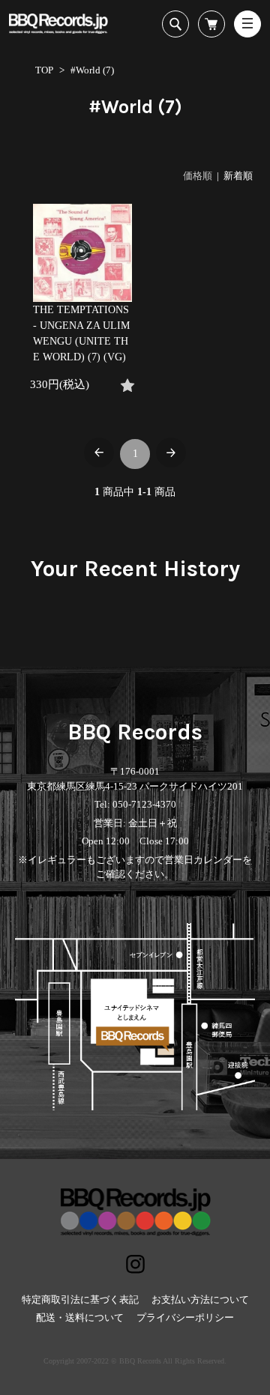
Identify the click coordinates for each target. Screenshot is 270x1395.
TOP (44, 70)
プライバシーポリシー (185, 1317)
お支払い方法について (200, 1299)
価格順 (197, 175)
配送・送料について (80, 1317)
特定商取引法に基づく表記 (80, 1299)
